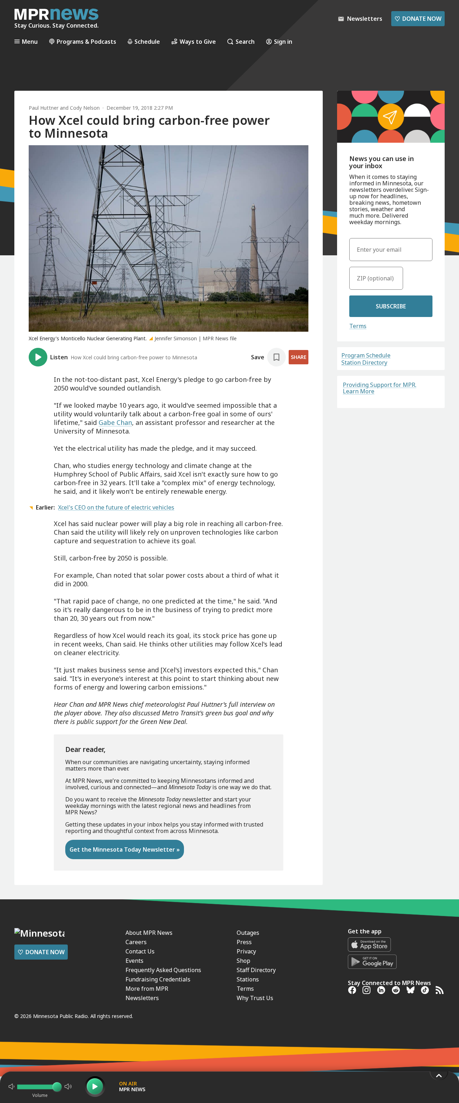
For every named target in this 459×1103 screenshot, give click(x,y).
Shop (243, 961)
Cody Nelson (85, 107)
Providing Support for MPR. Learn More (379, 388)
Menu (30, 41)
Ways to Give (198, 41)
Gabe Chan (115, 422)
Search (245, 41)
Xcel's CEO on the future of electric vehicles (116, 507)
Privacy (246, 951)
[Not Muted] (11, 1086)
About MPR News (149, 933)
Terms (357, 326)
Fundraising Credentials (158, 979)
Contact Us (140, 951)
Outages (248, 933)
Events (134, 961)
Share (298, 357)
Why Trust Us (255, 998)
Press (244, 942)
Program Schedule (366, 355)
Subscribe (391, 306)
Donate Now (417, 18)
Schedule (147, 41)
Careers (136, 942)
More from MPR (147, 989)
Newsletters (142, 998)
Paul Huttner (43, 107)
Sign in (283, 41)
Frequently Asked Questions (163, 970)
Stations (248, 979)
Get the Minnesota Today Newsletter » (125, 849)
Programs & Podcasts (86, 41)
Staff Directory (256, 970)
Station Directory (364, 362)
